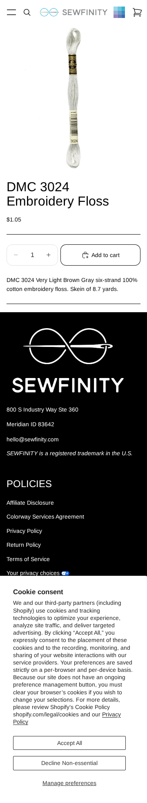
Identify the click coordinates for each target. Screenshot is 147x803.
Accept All (69, 743)
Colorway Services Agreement (45, 516)
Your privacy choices (33, 573)
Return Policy (24, 544)
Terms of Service (28, 559)
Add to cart (105, 255)
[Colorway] (119, 12)
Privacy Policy (24, 531)
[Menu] (11, 12)
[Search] (27, 12)
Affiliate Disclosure (30, 502)
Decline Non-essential (69, 763)
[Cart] (137, 12)
